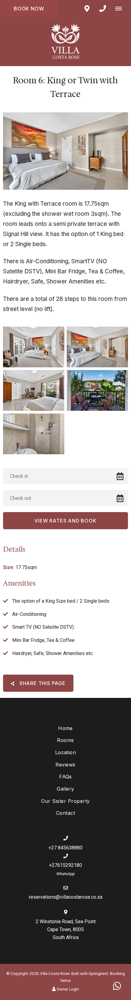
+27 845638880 (65, 848)
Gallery (65, 789)
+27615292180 (65, 865)
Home (65, 728)
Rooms (65, 740)
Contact (65, 813)
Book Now (29, 9)
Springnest (98, 973)
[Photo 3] (33, 390)
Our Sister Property (65, 801)
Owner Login (67, 989)
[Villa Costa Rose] (65, 41)
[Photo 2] (97, 347)
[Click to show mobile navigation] (121, 8)
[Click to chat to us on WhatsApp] (117, 986)
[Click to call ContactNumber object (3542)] (103, 8)
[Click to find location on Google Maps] (87, 8)
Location (65, 752)
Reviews (65, 765)
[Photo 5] (33, 434)
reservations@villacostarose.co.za (65, 897)
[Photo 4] (97, 390)
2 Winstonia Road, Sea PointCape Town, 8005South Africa (66, 929)
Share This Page (42, 683)
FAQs (65, 776)
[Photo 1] (33, 347)
